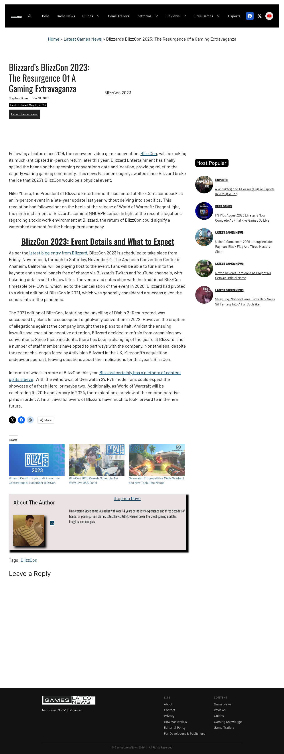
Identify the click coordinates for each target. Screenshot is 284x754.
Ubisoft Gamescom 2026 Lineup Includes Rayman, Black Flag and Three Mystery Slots (244, 247)
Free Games (204, 16)
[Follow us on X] (260, 16)
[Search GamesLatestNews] (29, 16)
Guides (87, 16)
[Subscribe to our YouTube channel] (269, 16)
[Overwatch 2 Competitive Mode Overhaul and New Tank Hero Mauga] (157, 460)
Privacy (169, 716)
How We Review (175, 722)
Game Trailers (118, 16)
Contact (169, 710)
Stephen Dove (18, 98)
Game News (66, 16)
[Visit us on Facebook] (250, 16)
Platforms (144, 16)
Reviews (173, 16)
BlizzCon (148, 153)
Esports (234, 16)
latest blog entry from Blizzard (58, 252)
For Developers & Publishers (184, 733)
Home (45, 16)
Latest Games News (83, 38)
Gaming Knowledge (228, 722)
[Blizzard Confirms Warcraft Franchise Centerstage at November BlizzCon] (37, 460)
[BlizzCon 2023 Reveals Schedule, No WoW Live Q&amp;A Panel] (97, 460)
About (168, 704)
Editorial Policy (174, 727)
